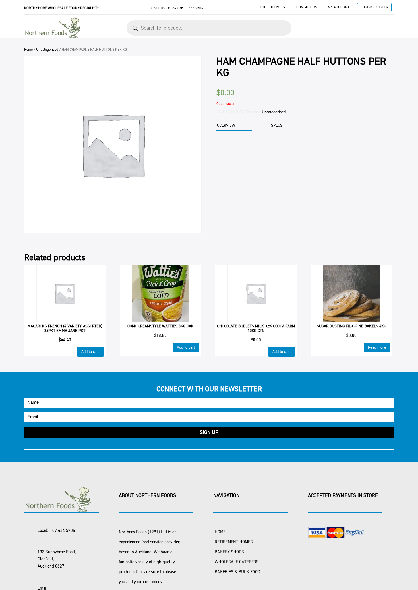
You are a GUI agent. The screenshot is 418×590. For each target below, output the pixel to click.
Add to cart (90, 351)
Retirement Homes (234, 542)
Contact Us (306, 7)
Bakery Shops (229, 552)
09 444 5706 (193, 8)
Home (28, 49)
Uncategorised (47, 49)
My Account (338, 7)
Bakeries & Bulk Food (237, 572)
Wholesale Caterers (237, 562)
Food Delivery (272, 7)
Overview (226, 125)
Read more (377, 347)
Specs (276, 125)
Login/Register (374, 7)
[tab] (233, 126)
